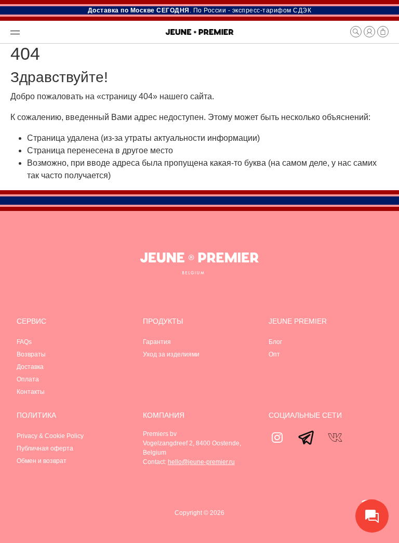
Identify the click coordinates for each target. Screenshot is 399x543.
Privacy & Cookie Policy (50, 436)
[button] (82, 31)
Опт (274, 354)
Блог (275, 342)
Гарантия (157, 342)
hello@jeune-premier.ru (201, 462)
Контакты (31, 391)
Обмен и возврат (41, 461)
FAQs (24, 342)
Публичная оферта (45, 448)
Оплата (28, 379)
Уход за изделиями (171, 354)
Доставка (30, 366)
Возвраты (31, 354)
